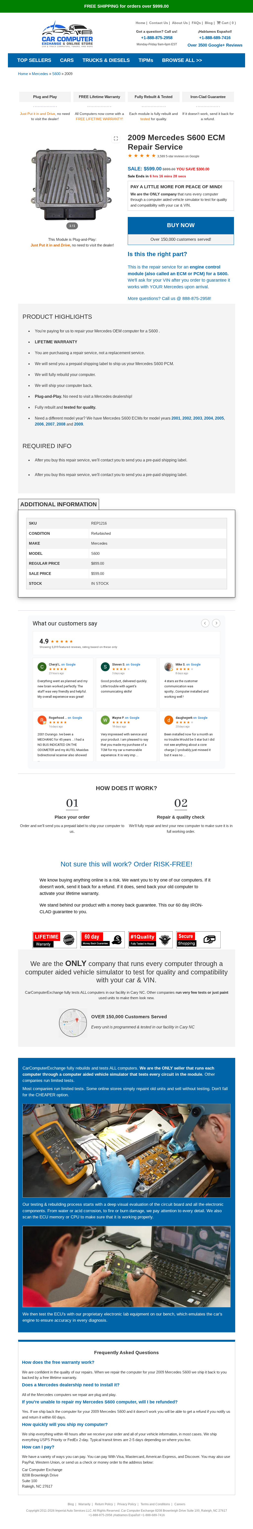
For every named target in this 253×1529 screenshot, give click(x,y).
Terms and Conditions (155, 1504)
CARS (67, 60)
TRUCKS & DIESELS (106, 60)
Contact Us (158, 23)
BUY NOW (181, 225)
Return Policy (104, 1504)
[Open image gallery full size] (116, 138)
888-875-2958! (196, 298)
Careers (179, 1504)
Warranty (84, 1504)
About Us (180, 23)
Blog (209, 23)
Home (140, 23)
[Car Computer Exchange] (67, 33)
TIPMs (146, 60)
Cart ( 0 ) (228, 23)
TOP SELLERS (34, 60)
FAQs (196, 23)
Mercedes (40, 74)
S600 (56, 74)
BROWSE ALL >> (182, 60)
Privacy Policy (126, 1504)
